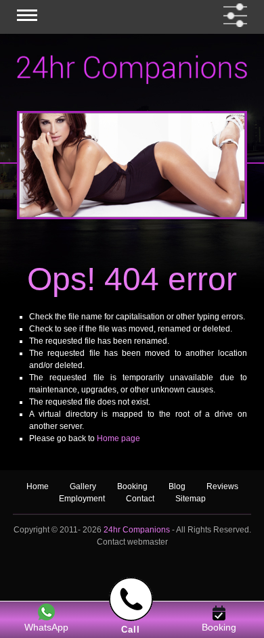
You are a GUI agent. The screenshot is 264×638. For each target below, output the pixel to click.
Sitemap (190, 498)
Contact (140, 498)
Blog (178, 486)
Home (37, 486)
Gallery (83, 486)
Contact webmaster (132, 542)
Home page (118, 438)
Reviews (222, 486)
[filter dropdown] (232, 15)
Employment (82, 498)
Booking (132, 486)
